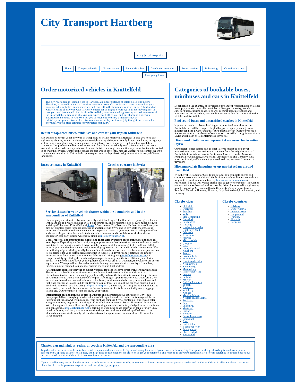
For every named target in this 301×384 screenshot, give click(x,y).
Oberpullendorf (191, 248)
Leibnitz (187, 277)
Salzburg (235, 206)
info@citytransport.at (150, 55)
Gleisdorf (188, 219)
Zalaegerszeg (190, 329)
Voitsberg (188, 290)
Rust (185, 321)
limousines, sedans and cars (231, 180)
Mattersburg (189, 269)
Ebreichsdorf (190, 332)
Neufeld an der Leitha (195, 297)
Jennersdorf (189, 235)
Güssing (187, 224)
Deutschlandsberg (193, 316)
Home (68, 68)
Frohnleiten (189, 258)
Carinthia (236, 222)
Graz (185, 245)
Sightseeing (211, 68)
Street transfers (190, 68)
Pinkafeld (188, 206)
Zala (185, 303)
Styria (90, 225)
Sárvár (186, 311)
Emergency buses (154, 75)
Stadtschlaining (191, 216)
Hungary (235, 216)
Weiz (185, 214)
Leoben (187, 274)
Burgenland (237, 214)
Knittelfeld (189, 334)
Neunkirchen (190, 263)
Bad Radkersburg (192, 282)
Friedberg (188, 211)
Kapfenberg (189, 266)
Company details (87, 68)
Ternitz (186, 253)
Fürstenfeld (189, 222)
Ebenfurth (188, 305)
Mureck (187, 279)
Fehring (187, 237)
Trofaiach (188, 300)
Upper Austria (238, 208)
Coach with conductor (163, 68)
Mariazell (188, 308)
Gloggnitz (188, 243)
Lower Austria (238, 211)
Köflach (187, 292)
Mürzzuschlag (190, 240)
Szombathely (190, 256)
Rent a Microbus (135, 68)
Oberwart (188, 208)
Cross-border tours (234, 68)
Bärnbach (188, 287)
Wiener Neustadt (192, 271)
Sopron (187, 284)
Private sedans (111, 68)
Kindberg (188, 250)
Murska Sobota (191, 295)
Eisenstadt (188, 319)
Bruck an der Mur (192, 261)
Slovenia (235, 219)
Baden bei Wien (191, 326)
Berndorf (187, 313)
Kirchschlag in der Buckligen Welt (193, 228)
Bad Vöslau (189, 324)
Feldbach (188, 232)
